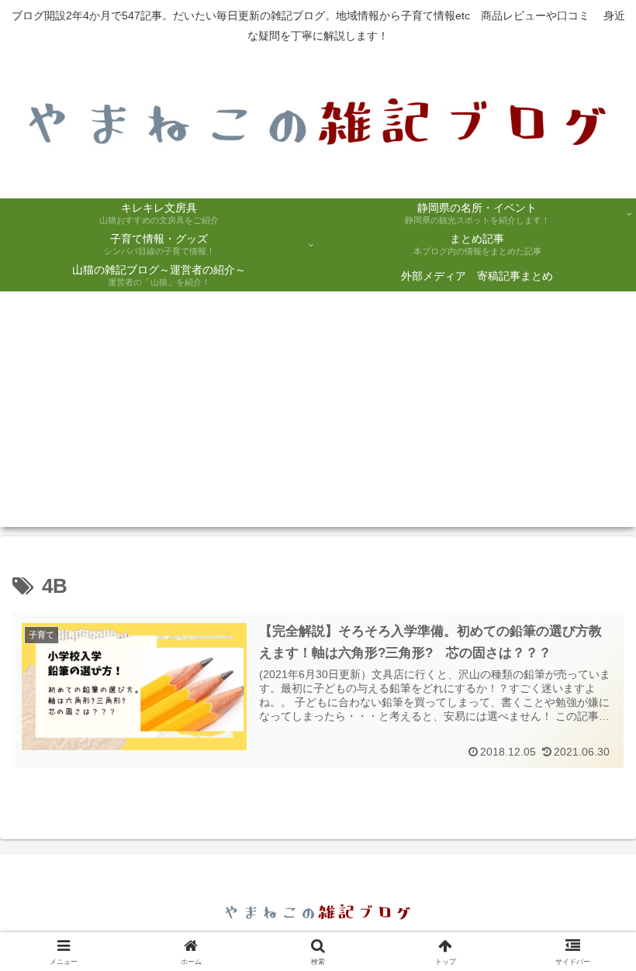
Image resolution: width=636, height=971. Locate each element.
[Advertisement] (318, 418)
